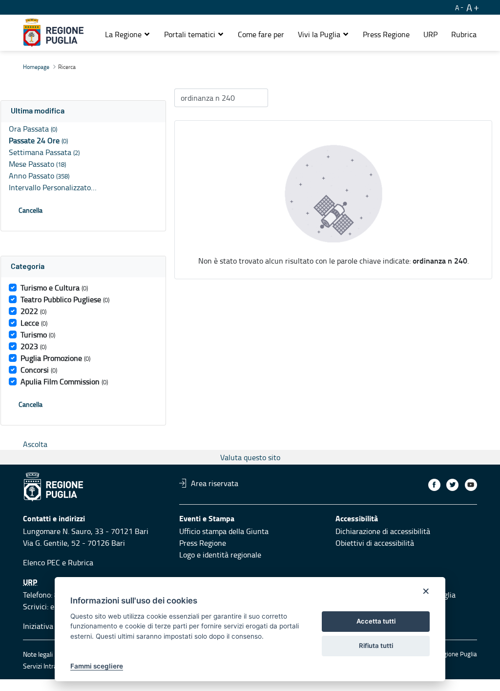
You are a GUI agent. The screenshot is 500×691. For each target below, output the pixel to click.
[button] (127, 34)
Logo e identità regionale (220, 554)
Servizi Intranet (45, 665)
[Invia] (256, 98)
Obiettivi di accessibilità (374, 542)
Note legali (38, 654)
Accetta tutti (376, 621)
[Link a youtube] (471, 485)
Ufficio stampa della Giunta (224, 531)
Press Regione (202, 542)
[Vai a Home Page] (53, 33)
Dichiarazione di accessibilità (382, 531)
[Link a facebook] (434, 485)
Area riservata (214, 483)
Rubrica (80, 562)
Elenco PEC (41, 562)
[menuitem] (261, 34)
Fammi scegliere (96, 666)
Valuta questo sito (250, 457)
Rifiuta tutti (376, 645)
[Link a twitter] (452, 485)
